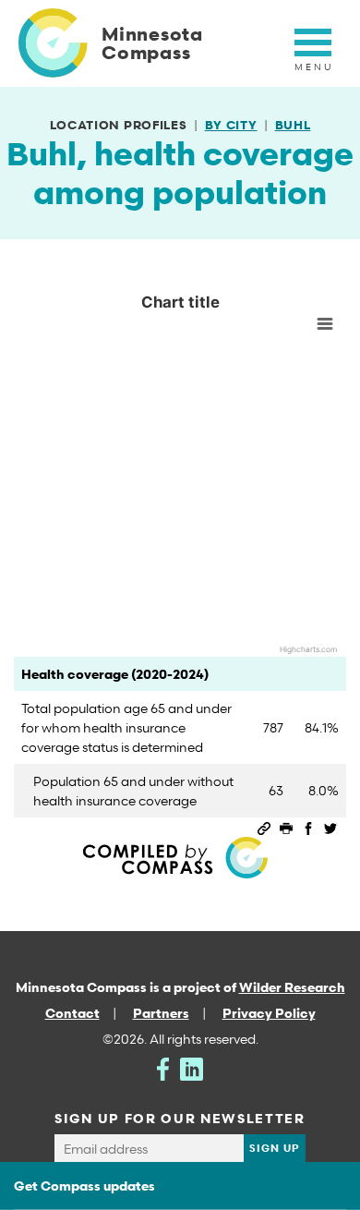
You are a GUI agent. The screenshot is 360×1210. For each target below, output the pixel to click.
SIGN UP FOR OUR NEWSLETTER (180, 1118)
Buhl (293, 124)
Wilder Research (292, 987)
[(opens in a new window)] (163, 1067)
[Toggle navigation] (313, 52)
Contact (72, 1013)
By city (231, 124)
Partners (161, 1013)
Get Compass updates (84, 1185)
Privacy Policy (269, 1013)
